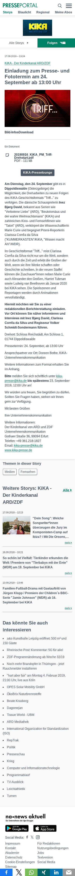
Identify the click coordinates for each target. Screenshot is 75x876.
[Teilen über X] (18, 872)
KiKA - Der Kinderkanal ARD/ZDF (28, 63)
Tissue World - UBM (20, 714)
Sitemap (11, 866)
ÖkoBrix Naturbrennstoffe (24, 694)
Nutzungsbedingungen (52, 848)
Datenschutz (13, 857)
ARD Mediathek (18, 721)
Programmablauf (18, 775)
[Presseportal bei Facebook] (26, 837)
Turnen (12, 795)
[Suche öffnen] (60, 5)
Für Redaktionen (48, 843)
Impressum (12, 843)
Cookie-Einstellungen (20, 862)
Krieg (10, 761)
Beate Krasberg (17, 701)
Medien (10, 471)
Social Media (46, 862)
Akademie (12, 852)
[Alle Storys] (37, 34)
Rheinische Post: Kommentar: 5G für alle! (35, 650)
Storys (7, 12)
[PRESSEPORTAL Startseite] (20, 5)
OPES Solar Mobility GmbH (26, 687)
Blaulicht (24, 12)
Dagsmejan (15, 708)
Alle (66, 490)
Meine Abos (63, 12)
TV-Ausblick (15, 782)
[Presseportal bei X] (31, 837)
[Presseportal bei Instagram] (37, 837)
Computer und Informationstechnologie (33, 768)
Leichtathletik (16, 789)
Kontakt (10, 848)
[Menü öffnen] (69, 5)
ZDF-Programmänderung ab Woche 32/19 (35, 657)
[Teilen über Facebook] (6, 872)
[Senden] (68, 872)
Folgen (52, 43)
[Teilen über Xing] (44, 872)
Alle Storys (17, 43)
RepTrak (13, 740)
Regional (42, 12)
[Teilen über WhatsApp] (31, 872)
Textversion (45, 857)
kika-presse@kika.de (28, 445)
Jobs (40, 852)
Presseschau (16, 754)
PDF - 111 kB (33, 157)
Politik (11, 747)
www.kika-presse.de (18, 450)
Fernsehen (28, 471)
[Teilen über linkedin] (56, 872)
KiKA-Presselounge (37, 172)
